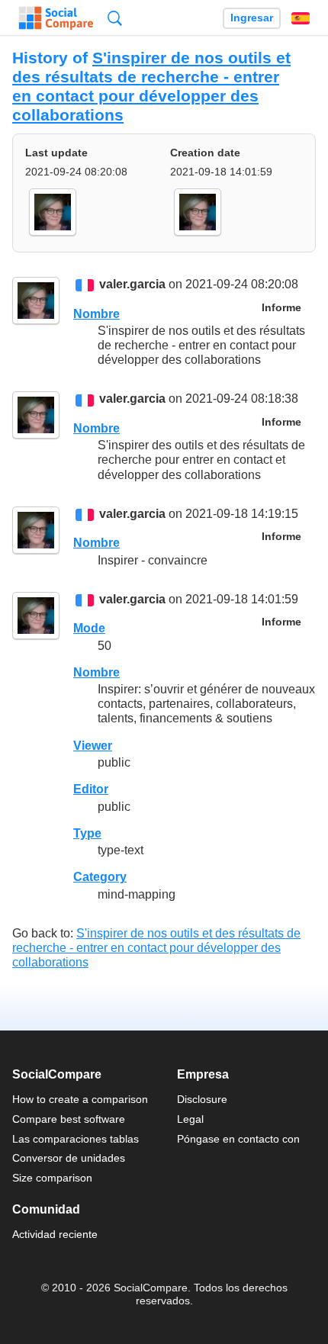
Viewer (92, 745)
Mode (89, 628)
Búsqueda (115, 18)
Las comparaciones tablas (75, 1139)
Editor (90, 789)
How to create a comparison (80, 1099)
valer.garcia (132, 284)
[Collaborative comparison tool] (56, 18)
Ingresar (251, 18)
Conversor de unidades (68, 1158)
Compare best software (68, 1119)
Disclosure (202, 1099)
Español (300, 18)
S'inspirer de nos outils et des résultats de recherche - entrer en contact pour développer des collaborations (151, 86)
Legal (190, 1119)
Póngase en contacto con (238, 1139)
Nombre (96, 313)
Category (100, 876)
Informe (281, 307)
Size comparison (52, 1178)
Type (87, 833)
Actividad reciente (55, 1234)
